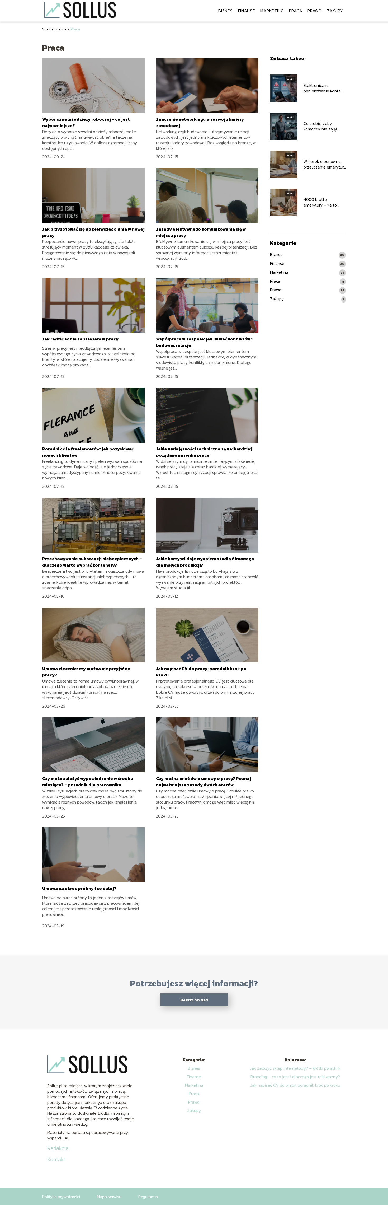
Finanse (246, 10)
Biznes (225, 10)
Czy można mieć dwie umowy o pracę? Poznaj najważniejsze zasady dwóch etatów (203, 781)
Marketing (271, 10)
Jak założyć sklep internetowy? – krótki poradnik (295, 1068)
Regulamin (148, 1196)
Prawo (314, 10)
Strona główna (54, 29)
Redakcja (58, 1148)
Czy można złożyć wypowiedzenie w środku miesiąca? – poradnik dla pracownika (87, 781)
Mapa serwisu (109, 1196)
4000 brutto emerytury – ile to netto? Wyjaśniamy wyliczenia (321, 202)
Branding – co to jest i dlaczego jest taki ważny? (295, 1076)
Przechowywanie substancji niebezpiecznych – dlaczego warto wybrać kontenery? (92, 561)
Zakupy (335, 10)
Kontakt (56, 1159)
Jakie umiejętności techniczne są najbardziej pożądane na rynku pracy (204, 452)
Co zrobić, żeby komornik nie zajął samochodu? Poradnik (324, 126)
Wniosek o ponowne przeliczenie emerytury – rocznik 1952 (325, 164)
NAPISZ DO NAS (194, 1000)
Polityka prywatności (61, 1196)
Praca (295, 10)
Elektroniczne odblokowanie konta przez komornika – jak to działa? (324, 88)
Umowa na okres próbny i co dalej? (79, 888)
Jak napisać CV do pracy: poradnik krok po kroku (295, 1085)
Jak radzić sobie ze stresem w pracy (80, 339)
